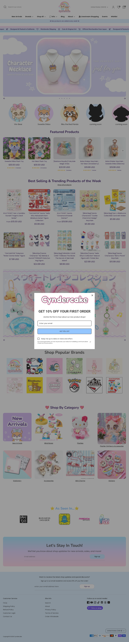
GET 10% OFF (64, 331)
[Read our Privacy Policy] (90, 342)
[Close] (92, 295)
